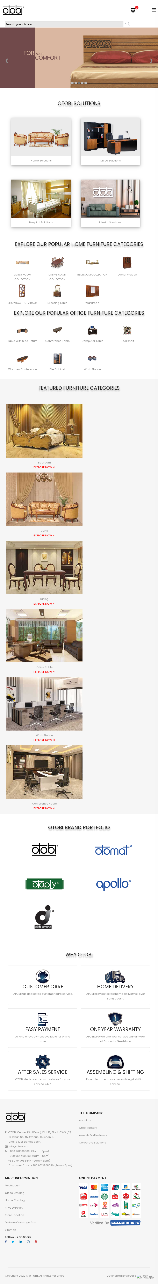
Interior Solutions (110, 222)
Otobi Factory (88, 1128)
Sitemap (10, 1230)
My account (12, 1185)
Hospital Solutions (41, 222)
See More (124, 1041)
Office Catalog (14, 1193)
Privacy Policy (14, 1208)
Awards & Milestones (93, 1135)
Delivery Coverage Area (21, 1222)
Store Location (14, 1215)
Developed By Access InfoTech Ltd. (130, 1276)
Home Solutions (41, 161)
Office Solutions (110, 161)
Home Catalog (15, 1200)
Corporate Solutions (92, 1143)
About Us (85, 1120)
